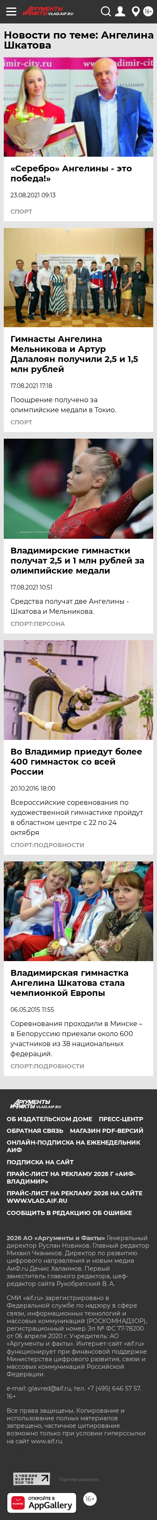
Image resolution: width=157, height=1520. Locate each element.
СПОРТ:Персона (37, 624)
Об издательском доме (49, 1119)
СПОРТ (21, 212)
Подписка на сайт (40, 1162)
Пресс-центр (121, 1119)
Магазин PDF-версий (107, 1131)
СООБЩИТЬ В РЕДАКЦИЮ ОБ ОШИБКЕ (69, 1213)
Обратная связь (35, 1131)
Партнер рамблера (79, 1479)
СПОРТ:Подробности (47, 845)
